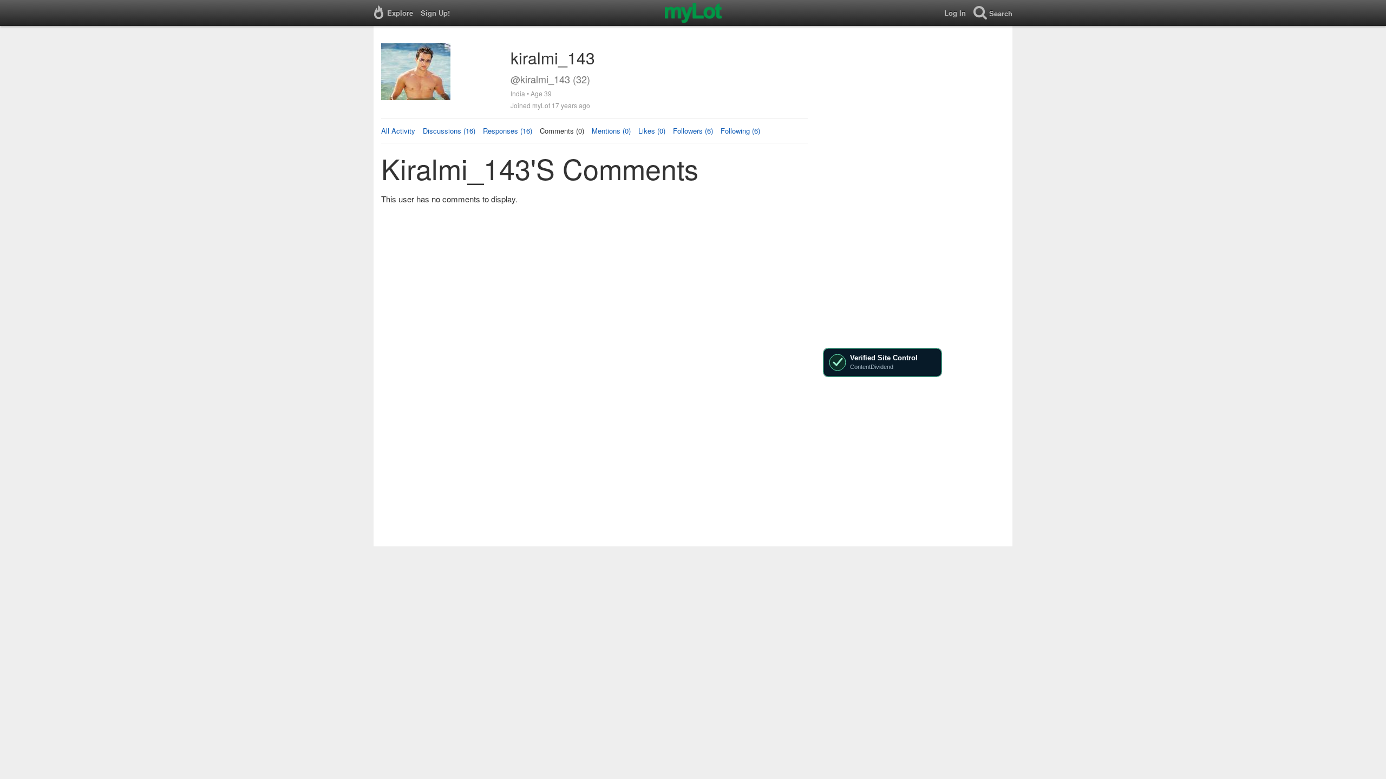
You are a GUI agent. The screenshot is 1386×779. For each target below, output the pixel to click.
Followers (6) (693, 131)
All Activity (398, 131)
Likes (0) (651, 131)
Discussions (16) (449, 131)
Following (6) (740, 131)
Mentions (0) (611, 131)
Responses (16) (507, 131)
